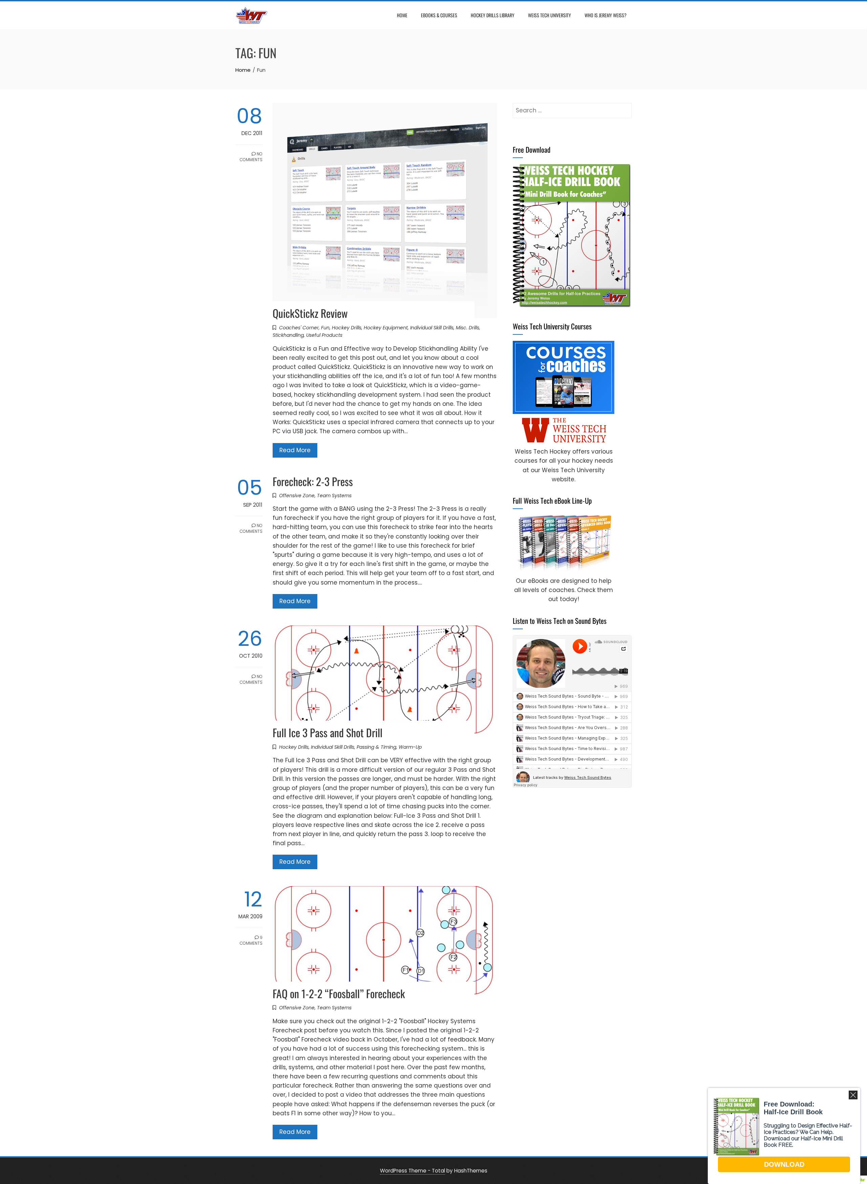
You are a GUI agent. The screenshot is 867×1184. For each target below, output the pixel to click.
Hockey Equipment (386, 327)
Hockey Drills (346, 327)
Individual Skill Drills (431, 327)
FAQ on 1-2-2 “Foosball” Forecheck (339, 993)
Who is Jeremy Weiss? (606, 15)
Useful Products (324, 335)
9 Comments (251, 940)
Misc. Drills (467, 327)
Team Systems (334, 495)
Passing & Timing (376, 747)
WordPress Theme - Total (412, 1170)
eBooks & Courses (439, 15)
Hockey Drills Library (492, 15)
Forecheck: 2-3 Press (313, 481)
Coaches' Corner (299, 327)
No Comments (251, 156)
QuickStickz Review (310, 313)
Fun (325, 327)
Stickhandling (288, 335)
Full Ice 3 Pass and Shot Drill (327, 732)
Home (402, 15)
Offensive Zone (297, 495)
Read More (295, 450)
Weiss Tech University (549, 15)
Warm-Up (410, 747)
